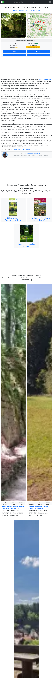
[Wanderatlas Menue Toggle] (50, 2)
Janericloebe (14, 149)
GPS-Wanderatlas (18, 2)
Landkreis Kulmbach (34, 10)
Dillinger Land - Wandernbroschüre (13, 219)
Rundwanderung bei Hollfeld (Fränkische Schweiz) (38, 507)
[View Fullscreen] (29, 20)
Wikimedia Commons (31, 149)
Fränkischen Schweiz (45, 79)
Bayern (15, 10)
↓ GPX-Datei (14, 52)
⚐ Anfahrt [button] (14, 55)
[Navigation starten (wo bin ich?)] (29, 23)
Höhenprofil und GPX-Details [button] (32, 47)
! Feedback (38, 55)
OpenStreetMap (46, 37)
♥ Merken (38, 52)
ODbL (50, 37)
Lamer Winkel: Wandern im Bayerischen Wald (40, 219)
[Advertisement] (26, 68)
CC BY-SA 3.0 (21, 149)
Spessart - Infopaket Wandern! (26, 245)
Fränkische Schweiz (23, 10)
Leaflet (37, 37)
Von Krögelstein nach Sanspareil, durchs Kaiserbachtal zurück (13, 507)
